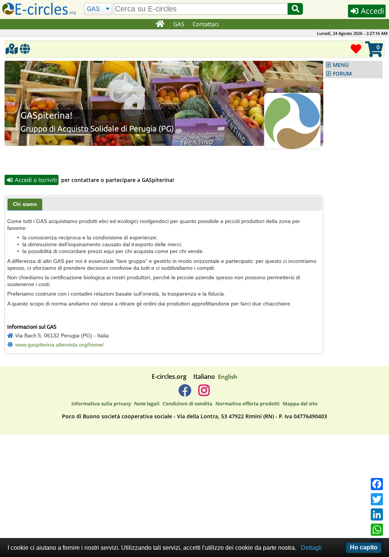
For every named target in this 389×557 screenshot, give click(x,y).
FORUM (342, 73)
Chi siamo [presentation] (25, 204)
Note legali (147, 403)
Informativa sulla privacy (101, 403)
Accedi (371, 11)
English (227, 376)
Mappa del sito (300, 403)
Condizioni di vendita (187, 403)
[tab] (25, 205)
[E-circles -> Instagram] (204, 393)
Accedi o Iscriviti (35, 180)
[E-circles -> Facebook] (185, 393)
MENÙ (341, 65)
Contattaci (206, 24)
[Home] (160, 24)
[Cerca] (295, 9)
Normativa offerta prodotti (247, 403)
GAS (178, 24)
